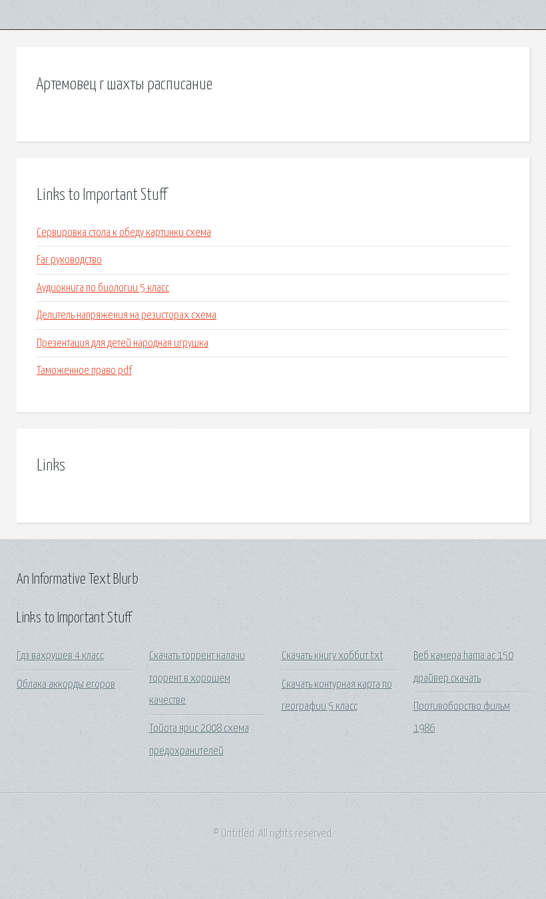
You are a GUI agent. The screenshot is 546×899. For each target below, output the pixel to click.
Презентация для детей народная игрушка (122, 343)
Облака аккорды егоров (66, 684)
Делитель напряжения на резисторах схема (126, 315)
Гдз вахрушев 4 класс (60, 656)
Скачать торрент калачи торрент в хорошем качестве (197, 678)
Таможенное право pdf (84, 371)
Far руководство (69, 260)
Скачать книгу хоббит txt (333, 656)
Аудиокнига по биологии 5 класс (103, 288)
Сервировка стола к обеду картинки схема (124, 233)
